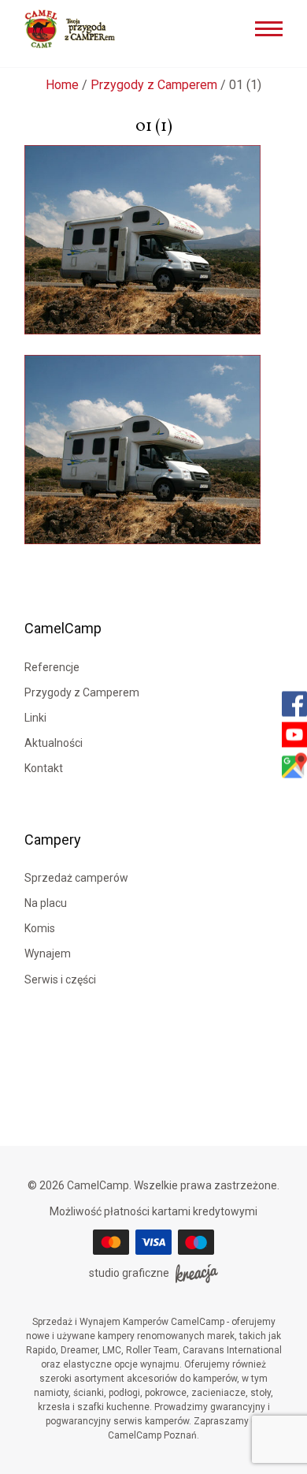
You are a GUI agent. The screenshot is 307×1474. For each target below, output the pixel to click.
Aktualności (53, 743)
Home (62, 84)
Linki (35, 717)
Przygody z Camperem (154, 84)
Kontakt (43, 768)
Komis (39, 928)
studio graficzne (129, 1273)
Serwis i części (60, 979)
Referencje (52, 667)
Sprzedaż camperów (76, 877)
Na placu (45, 903)
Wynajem (47, 953)
